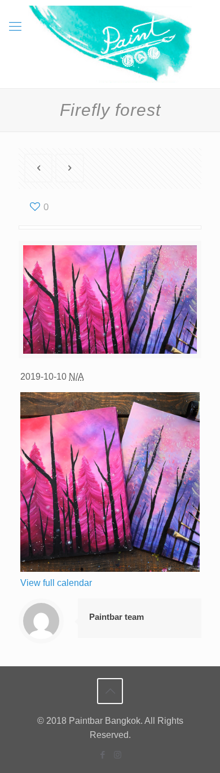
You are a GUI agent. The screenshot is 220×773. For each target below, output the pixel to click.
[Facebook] (102, 754)
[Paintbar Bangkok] (110, 44)
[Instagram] (118, 754)
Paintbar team (116, 617)
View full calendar (56, 583)
